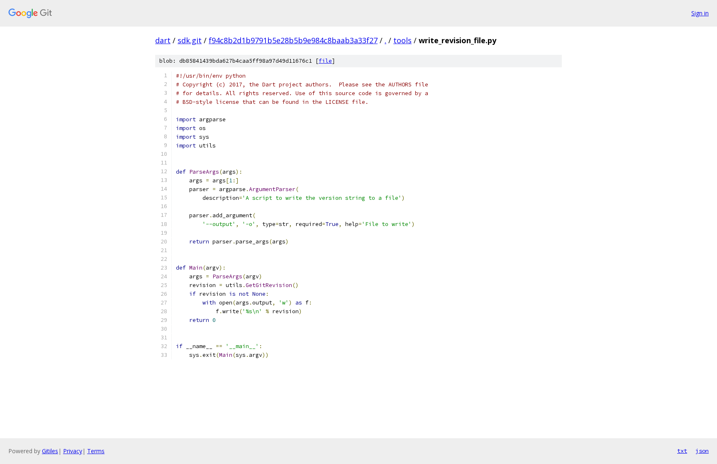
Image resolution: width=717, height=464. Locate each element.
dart (163, 40)
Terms (96, 451)
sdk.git (190, 40)
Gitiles (50, 451)
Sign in (700, 13)
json (702, 450)
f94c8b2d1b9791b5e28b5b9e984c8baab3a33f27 (293, 40)
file (325, 60)
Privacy (72, 451)
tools (402, 40)
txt (682, 450)
